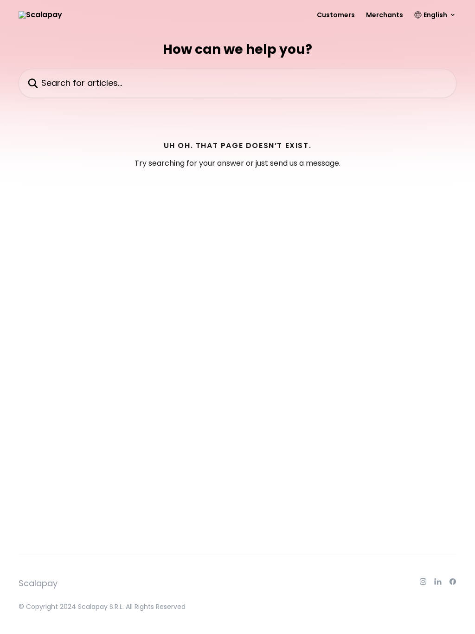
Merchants (384, 15)
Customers (336, 15)
